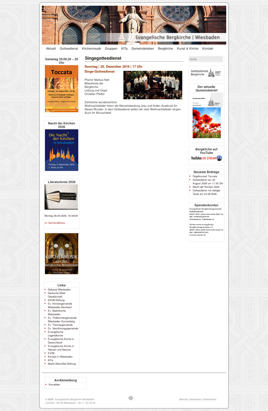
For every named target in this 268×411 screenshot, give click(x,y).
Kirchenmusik (91, 48)
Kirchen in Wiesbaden (60, 356)
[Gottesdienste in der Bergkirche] (206, 73)
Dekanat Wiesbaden (59, 289)
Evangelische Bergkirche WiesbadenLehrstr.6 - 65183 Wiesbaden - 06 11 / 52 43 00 (70, 400)
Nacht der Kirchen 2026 (206, 187)
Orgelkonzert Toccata (205, 176)
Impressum (195, 399)
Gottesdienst (69, 48)
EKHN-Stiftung (56, 300)
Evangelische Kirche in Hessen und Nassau (61, 347)
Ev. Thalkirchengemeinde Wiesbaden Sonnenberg (62, 319)
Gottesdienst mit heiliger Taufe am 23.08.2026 (206, 192)
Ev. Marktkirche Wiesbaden (57, 312)
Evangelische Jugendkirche (55, 333)
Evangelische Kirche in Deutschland (61, 340)
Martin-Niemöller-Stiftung (62, 363)
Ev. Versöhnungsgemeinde (63, 328)
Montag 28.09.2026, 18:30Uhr (61, 215)
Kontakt (207, 48)
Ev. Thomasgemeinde (60, 325)
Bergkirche (165, 48)
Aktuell (51, 48)
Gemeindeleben (142, 48)
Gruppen (111, 48)
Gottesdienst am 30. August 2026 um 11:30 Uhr (208, 181)
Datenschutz (209, 399)
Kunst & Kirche (187, 48)
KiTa (124, 48)
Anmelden (54, 384)
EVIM (51, 353)
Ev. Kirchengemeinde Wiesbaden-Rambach (60, 305)
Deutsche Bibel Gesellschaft (56, 294)
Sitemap (183, 399)
